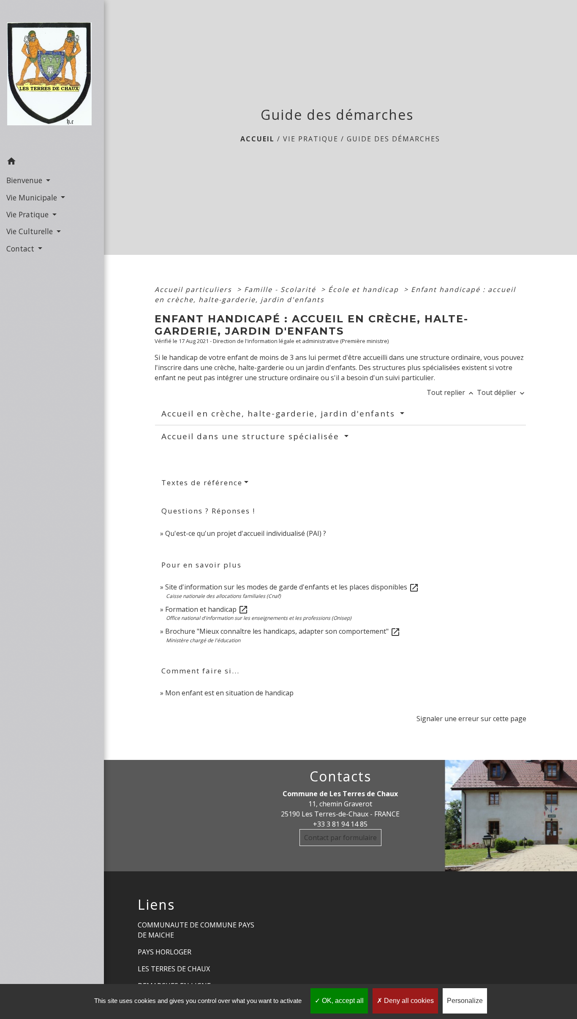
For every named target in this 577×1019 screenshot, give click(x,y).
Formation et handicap (206, 609)
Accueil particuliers (194, 289)
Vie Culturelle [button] (30, 231)
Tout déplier (501, 392)
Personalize (465, 1000)
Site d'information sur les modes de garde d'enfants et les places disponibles (292, 587)
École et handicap (364, 289)
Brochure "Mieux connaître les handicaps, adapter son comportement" (282, 631)
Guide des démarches (393, 138)
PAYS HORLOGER (164, 952)
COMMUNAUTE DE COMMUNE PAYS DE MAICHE (196, 930)
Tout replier (451, 392)
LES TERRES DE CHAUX (174, 968)
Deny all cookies (408, 1000)
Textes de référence (201, 482)
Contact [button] (21, 248)
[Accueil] (52, 76)
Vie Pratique (310, 138)
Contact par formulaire (340, 837)
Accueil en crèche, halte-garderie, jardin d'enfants (279, 413)
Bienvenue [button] (25, 180)
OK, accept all (342, 1000)
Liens (156, 905)
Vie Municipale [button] (32, 197)
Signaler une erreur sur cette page (471, 718)
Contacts (340, 776)
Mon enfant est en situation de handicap (229, 692)
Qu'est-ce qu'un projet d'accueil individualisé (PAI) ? (245, 533)
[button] (52, 162)
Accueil (257, 138)
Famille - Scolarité (281, 289)
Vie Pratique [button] (28, 214)
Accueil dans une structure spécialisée (251, 436)
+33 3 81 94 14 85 (340, 824)
